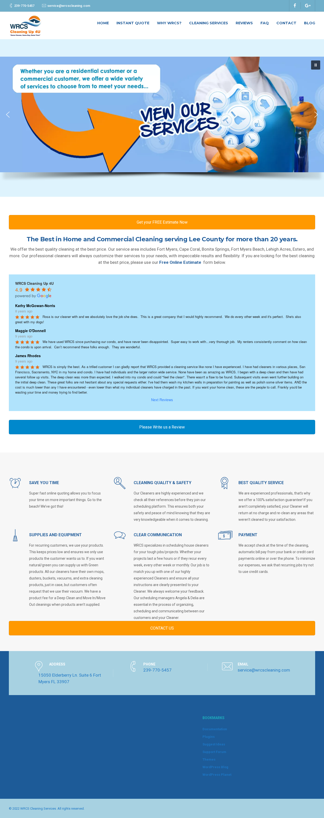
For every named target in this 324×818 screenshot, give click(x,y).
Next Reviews (162, 399)
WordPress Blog (215, 767)
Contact (286, 23)
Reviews (244, 23)
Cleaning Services (208, 23)
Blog (309, 23)
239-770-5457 (24, 6)
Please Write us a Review (162, 427)
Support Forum (214, 752)
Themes (208, 759)
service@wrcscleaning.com (68, 6)
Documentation (214, 729)
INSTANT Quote (132, 23)
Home (103, 23)
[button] (162, 114)
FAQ (264, 23)
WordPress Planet (216, 775)
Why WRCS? (169, 23)
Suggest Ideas (213, 744)
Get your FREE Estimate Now (162, 222)
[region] (162, 122)
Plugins (208, 737)
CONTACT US (162, 628)
